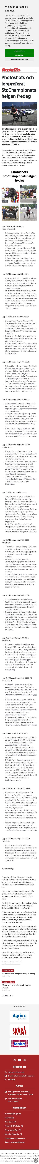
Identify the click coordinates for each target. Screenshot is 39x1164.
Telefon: (16, 1072)
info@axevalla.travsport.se (11, 964)
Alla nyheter (6, 996)
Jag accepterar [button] (19, 51)
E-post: (21, 1076)
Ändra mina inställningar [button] (19, 59)
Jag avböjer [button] (19, 55)
